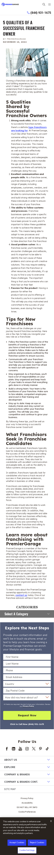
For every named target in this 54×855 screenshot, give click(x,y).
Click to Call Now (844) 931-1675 (27, 724)
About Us (10, 759)
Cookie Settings (27, 850)
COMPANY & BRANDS (17, 774)
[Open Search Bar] (43, 4)
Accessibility (27, 803)
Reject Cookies (37, 842)
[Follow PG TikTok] (47, 748)
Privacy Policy (28, 706)
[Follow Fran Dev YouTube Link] (20, 748)
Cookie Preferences (27, 812)
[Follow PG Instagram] (27, 748)
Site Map (10, 789)
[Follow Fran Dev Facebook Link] (7, 748)
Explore (9, 767)
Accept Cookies (16, 842)
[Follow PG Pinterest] (41, 748)
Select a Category (16, 613)
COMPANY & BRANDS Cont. (21, 781)
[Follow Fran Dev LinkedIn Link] (13, 748)
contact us (21, 595)
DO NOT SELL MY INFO (27, 807)
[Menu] (49, 4)
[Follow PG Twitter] (34, 748)
